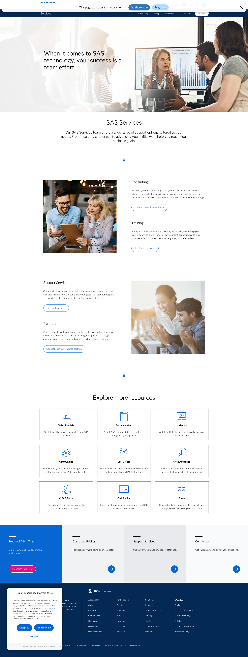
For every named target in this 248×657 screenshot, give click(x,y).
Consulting (143, 13)
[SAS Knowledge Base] (182, 453)
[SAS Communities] (66, 453)
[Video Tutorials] (66, 416)
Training (155, 13)
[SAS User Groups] (124, 453)
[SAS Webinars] (182, 416)
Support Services (171, 13)
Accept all (24, 627)
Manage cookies (35, 636)
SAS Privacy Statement (48, 608)
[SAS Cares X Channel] (66, 489)
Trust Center (95, 645)
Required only (44, 627)
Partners (186, 13)
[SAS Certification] (124, 489)
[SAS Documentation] (124, 416)
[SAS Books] (182, 489)
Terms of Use (81, 645)
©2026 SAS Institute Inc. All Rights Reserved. (123, 645)
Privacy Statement (65, 645)
